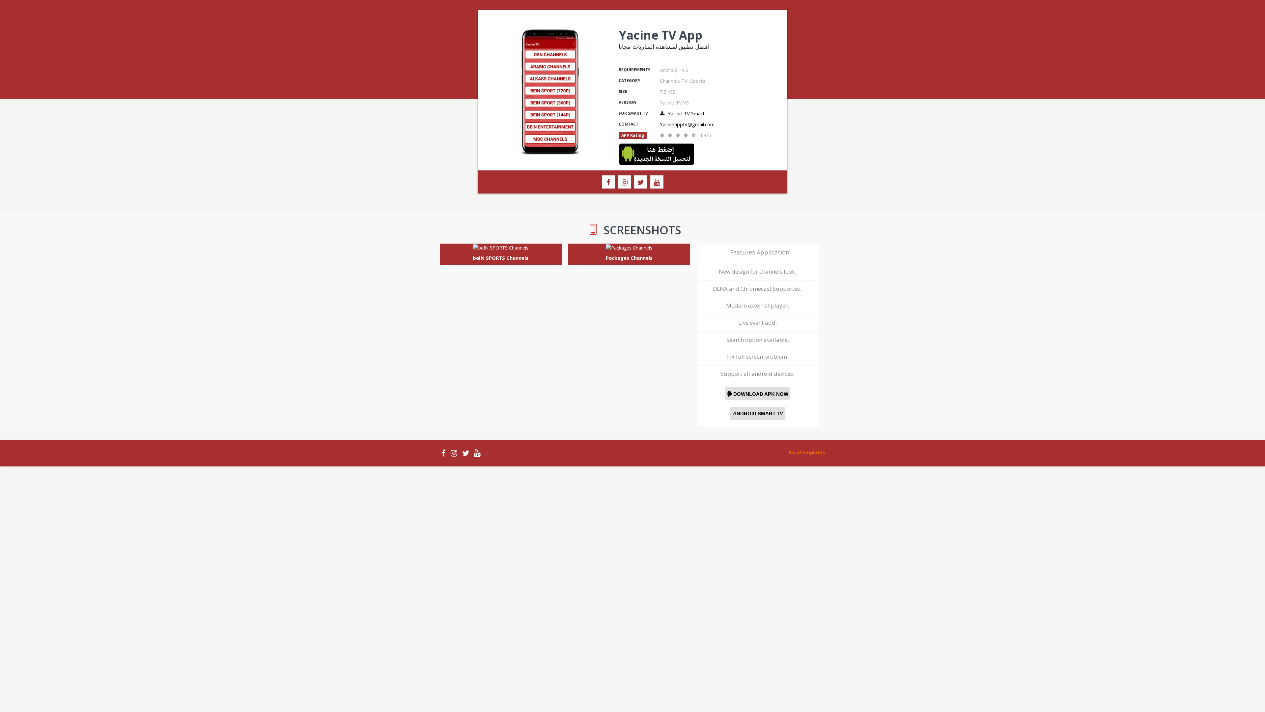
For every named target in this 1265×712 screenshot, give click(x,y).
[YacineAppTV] (656, 153)
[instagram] (624, 182)
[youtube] (656, 182)
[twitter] (640, 182)
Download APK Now (757, 394)
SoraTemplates (807, 452)
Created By (776, 452)
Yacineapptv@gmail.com (687, 124)
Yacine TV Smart (686, 113)
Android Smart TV (757, 413)
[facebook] (608, 182)
